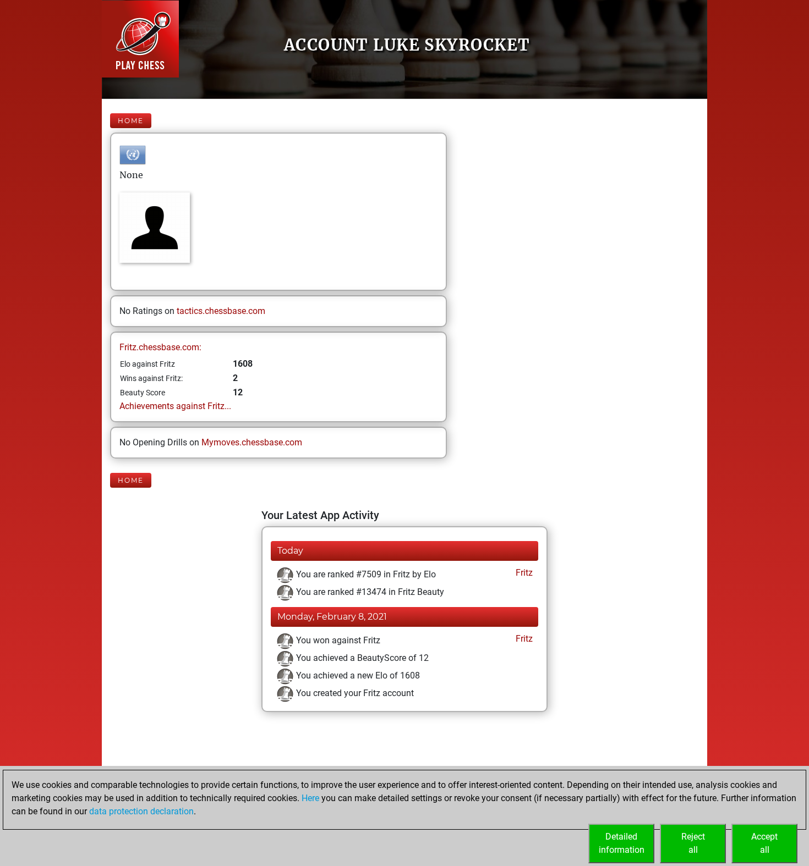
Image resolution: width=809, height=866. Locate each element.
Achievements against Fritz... (175, 406)
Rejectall (693, 843)
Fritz (523, 572)
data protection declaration (141, 811)
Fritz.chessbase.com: (160, 347)
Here (310, 798)
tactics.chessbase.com (221, 311)
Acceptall (764, 843)
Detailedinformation (621, 843)
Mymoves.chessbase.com (251, 442)
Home (131, 121)
